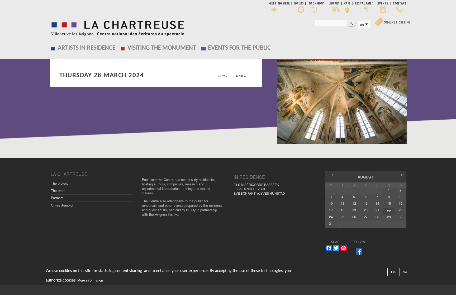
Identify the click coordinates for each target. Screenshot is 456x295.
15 (389, 203)
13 (366, 203)
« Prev (222, 75)
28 (377, 216)
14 (377, 203)
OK (393, 272)
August (365, 177)
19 (354, 210)
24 (331, 216)
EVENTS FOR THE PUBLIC (239, 48)
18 (342, 210)
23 (400, 210)
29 (389, 216)
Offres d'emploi (62, 205)
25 (342, 216)
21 (377, 210)
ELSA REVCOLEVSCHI (250, 188)
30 (400, 216)
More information (90, 280)
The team (58, 190)
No (405, 272)
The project (59, 183)
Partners (57, 197)
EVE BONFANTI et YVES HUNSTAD (259, 193)
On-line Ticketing (397, 22)
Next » (241, 75)
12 (354, 203)
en (362, 24)
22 (389, 211)
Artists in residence (87, 48)
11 (342, 203)
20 (366, 210)
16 (400, 203)
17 (331, 210)
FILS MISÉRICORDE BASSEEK (256, 184)
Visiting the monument (161, 48)
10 (331, 203)
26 (354, 216)
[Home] (116, 27)
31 (331, 223)
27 (366, 216)
